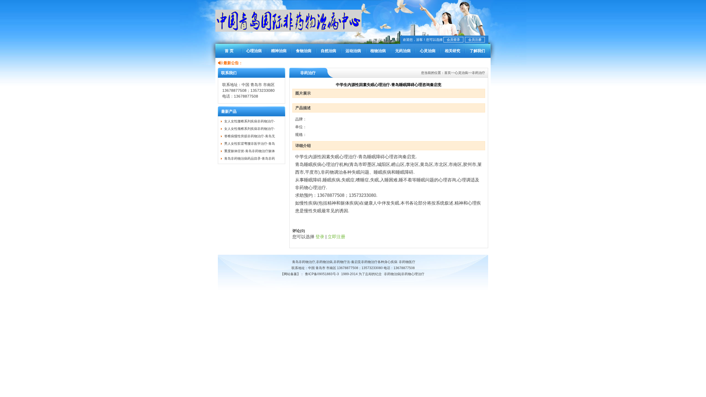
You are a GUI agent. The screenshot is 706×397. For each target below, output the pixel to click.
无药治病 (403, 51)
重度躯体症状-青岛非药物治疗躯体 (249, 151)
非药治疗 (478, 73)
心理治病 (254, 51)
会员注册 (475, 40)
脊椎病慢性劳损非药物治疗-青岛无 (249, 136)
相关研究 (452, 51)
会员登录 (453, 40)
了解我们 (477, 51)
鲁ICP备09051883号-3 (322, 274)
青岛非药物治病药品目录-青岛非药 (249, 158)
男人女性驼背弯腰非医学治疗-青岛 (249, 144)
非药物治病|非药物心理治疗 (404, 274)
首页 (447, 73)
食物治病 (303, 51)
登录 (319, 236)
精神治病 (279, 51)
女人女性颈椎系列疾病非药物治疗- (249, 129)
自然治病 (328, 51)
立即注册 (336, 236)
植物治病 (378, 51)
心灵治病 (427, 51)
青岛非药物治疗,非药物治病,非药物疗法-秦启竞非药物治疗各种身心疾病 (344, 262)
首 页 (229, 51)
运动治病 (353, 51)
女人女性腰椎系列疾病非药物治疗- (249, 121)
